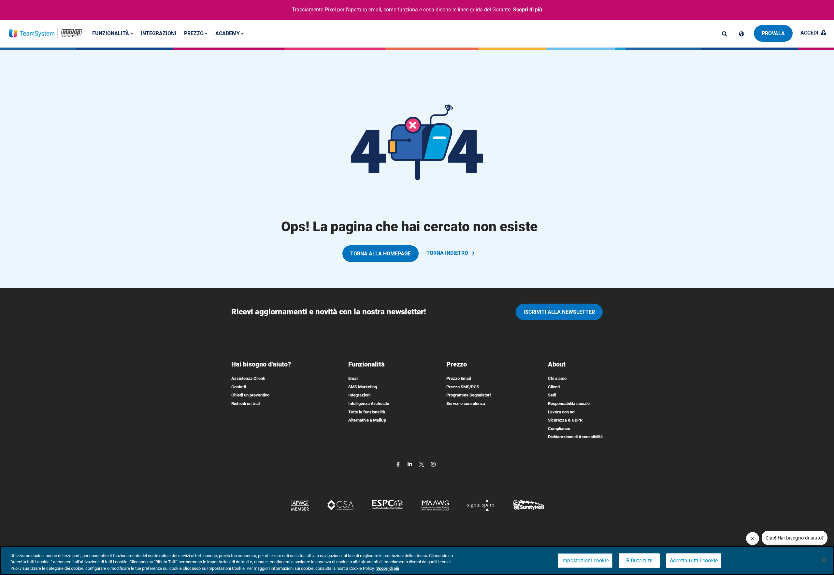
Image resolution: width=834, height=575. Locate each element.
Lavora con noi (561, 412)
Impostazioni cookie (585, 560)
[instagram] (433, 464)
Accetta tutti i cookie (694, 560)
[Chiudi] (823, 560)
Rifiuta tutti (639, 560)
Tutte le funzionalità (366, 412)
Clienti (554, 386)
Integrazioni (158, 33)
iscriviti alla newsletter (559, 312)
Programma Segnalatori (468, 395)
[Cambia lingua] (741, 34)
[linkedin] (410, 464)
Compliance (559, 428)
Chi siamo (557, 378)
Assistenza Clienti (248, 378)
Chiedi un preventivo (250, 395)
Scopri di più (527, 10)
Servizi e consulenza (465, 403)
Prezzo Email (458, 378)
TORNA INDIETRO (447, 253)
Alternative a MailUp (367, 420)
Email (353, 378)
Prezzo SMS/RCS (462, 386)
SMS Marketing (362, 386)
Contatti (238, 386)
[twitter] (422, 464)
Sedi (552, 395)
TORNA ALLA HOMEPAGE (380, 254)
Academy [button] (228, 33)
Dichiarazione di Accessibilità (575, 436)
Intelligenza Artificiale (368, 403)
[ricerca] (724, 34)
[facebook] (398, 464)
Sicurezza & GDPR (565, 420)
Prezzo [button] (194, 33)
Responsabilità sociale (569, 403)
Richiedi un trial (245, 403)
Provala (773, 33)
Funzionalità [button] (111, 33)
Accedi (809, 33)
